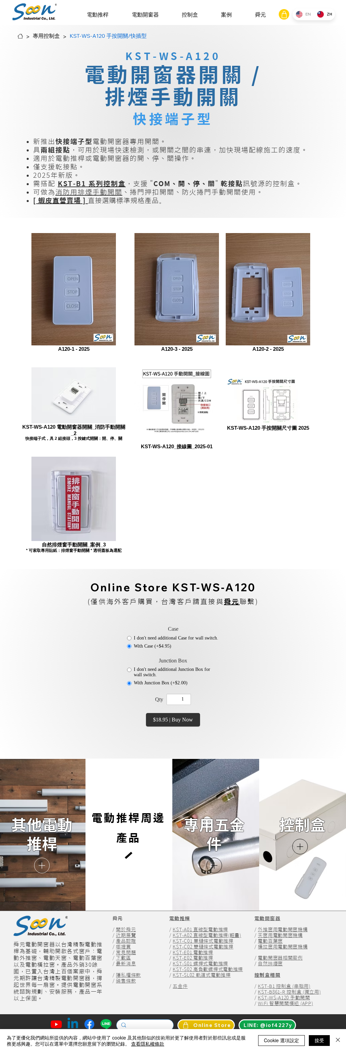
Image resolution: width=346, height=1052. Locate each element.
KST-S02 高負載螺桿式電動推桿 (208, 969)
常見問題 (126, 952)
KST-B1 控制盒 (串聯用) (284, 986)
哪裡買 (123, 946)
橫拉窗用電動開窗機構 (282, 946)
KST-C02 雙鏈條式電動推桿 (203, 946)
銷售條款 (126, 980)
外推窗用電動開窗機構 (282, 929)
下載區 (123, 958)
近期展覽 (126, 935)
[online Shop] (284, 14)
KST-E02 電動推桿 (193, 958)
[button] (98, 14)
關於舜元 (126, 929)
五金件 (180, 986)
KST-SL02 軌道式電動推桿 (201, 975)
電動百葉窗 (270, 941)
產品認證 (126, 941)
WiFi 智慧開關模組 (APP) (285, 1003)
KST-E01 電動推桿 (193, 952)
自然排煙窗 (270, 963)
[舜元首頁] (20, 36)
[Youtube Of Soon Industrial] (56, 1024)
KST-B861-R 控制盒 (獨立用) (289, 992)
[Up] (42, 865)
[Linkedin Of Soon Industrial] (72, 1024)
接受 (319, 1040)
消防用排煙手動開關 (88, 192)
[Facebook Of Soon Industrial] (89, 1024)
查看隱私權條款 (147, 1043)
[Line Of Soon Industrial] (106, 1024)
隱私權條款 (128, 975)
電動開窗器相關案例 (280, 958)
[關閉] (338, 1040)
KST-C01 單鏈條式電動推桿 (203, 941)
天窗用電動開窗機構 (280, 935)
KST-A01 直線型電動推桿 (200, 929)
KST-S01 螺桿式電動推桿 (200, 963)
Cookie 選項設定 (281, 1040)
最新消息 (126, 963)
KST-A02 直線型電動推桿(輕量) (207, 935)
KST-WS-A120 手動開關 (284, 997)
